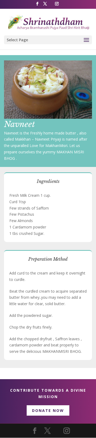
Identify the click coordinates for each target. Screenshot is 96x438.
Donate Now (48, 410)
